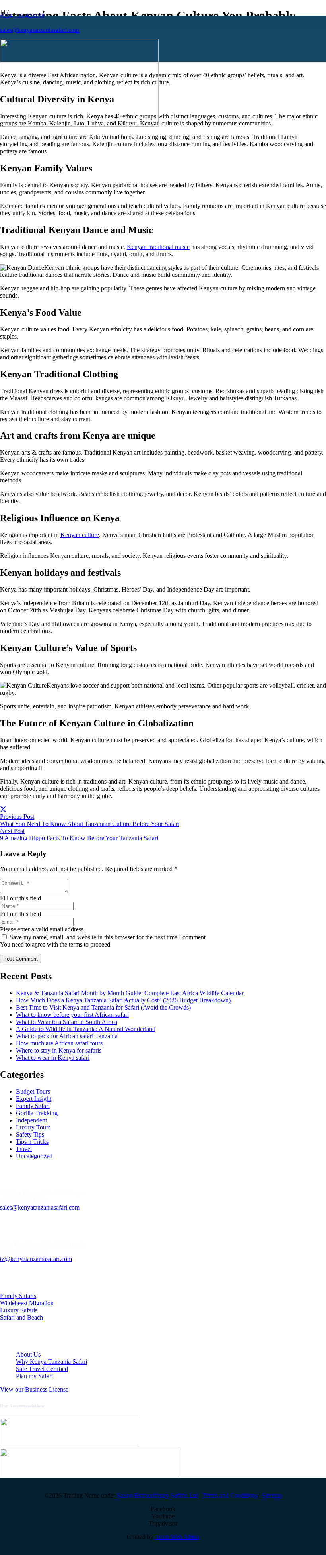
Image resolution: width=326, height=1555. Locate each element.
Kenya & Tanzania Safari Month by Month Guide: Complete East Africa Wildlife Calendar (130, 993)
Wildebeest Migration (27, 1303)
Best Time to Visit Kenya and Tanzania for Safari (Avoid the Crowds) (103, 1007)
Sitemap (272, 1495)
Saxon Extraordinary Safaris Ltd (157, 1495)
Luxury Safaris (18, 1310)
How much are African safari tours (59, 1043)
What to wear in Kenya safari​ (52, 1057)
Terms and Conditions (230, 1495)
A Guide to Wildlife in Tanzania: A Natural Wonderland (85, 1029)
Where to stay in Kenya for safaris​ (58, 1050)
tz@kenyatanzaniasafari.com (36, 1258)
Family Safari (33, 1105)
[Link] (79, 124)
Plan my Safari (34, 1376)
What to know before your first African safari (72, 1014)
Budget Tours (33, 1091)
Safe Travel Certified (42, 1368)
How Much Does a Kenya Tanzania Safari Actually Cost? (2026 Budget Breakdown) (123, 1000)
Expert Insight (33, 1098)
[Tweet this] (3, 809)
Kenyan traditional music (158, 246)
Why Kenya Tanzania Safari (51, 1361)
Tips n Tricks (32, 1141)
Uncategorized (34, 1156)
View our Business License (34, 1389)
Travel (24, 1148)
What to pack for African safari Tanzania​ (67, 1036)
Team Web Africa (177, 1536)
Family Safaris (18, 1295)
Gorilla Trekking (37, 1113)
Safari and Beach (21, 1317)
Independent (31, 1120)
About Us (28, 1354)
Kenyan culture (79, 534)
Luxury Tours (33, 1127)
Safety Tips (30, 1134)
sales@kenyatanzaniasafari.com (40, 1207)
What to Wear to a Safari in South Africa (66, 1021)
